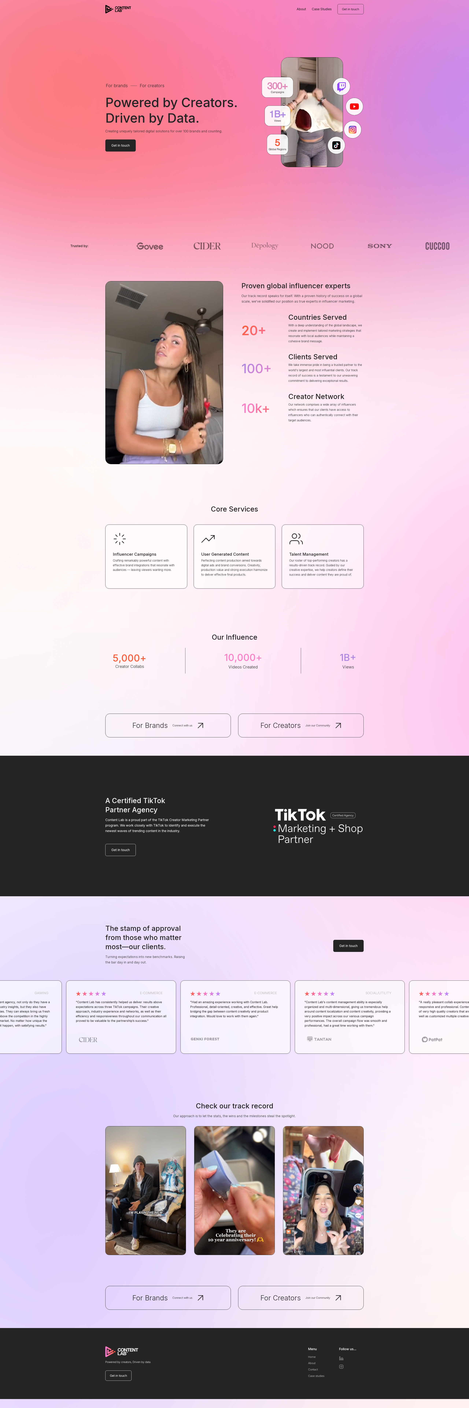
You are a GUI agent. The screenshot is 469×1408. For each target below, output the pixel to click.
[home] (118, 9)
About (301, 9)
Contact (313, 1369)
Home (312, 1357)
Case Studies (322, 9)
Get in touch (350, 9)
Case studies (316, 1376)
